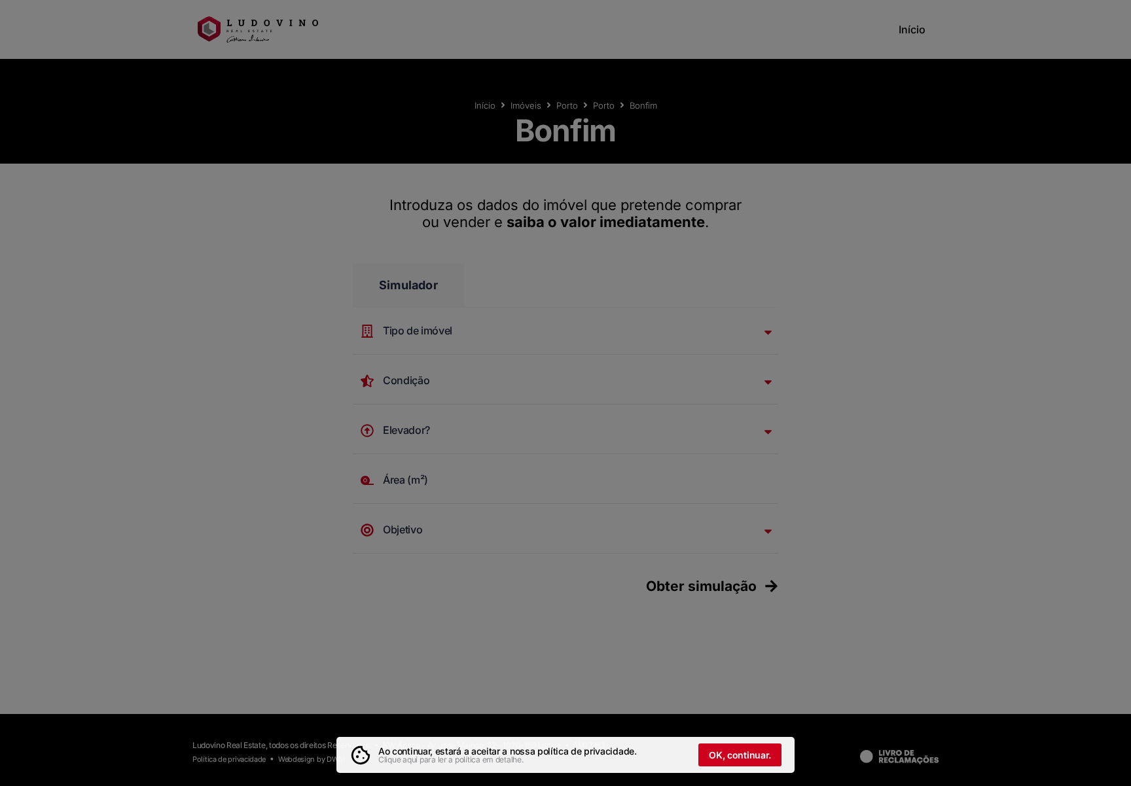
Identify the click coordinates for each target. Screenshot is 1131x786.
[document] (565, 393)
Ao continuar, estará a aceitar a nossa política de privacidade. (507, 751)
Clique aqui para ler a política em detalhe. (451, 759)
